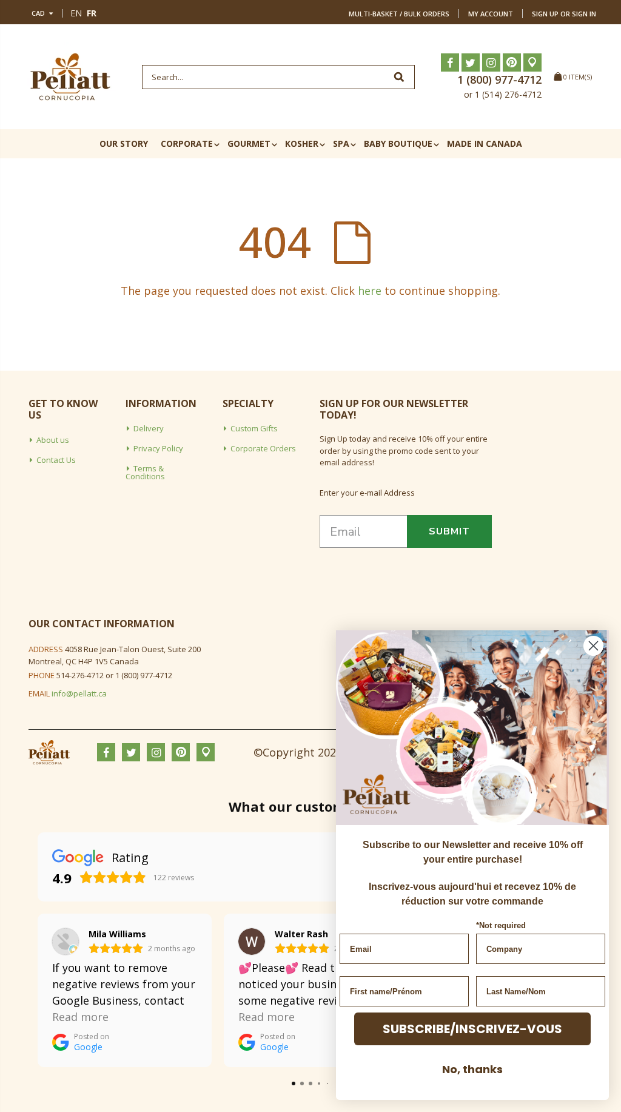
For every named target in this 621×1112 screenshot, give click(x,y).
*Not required (501, 925)
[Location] (532, 62)
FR (91, 13)
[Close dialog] (593, 645)
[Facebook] (450, 62)
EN (76, 13)
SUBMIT (449, 531)
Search (399, 77)
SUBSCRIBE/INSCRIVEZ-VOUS (472, 1028)
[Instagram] (491, 62)
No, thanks (472, 1069)
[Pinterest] (512, 62)
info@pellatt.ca (79, 693)
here (369, 290)
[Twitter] (471, 62)
